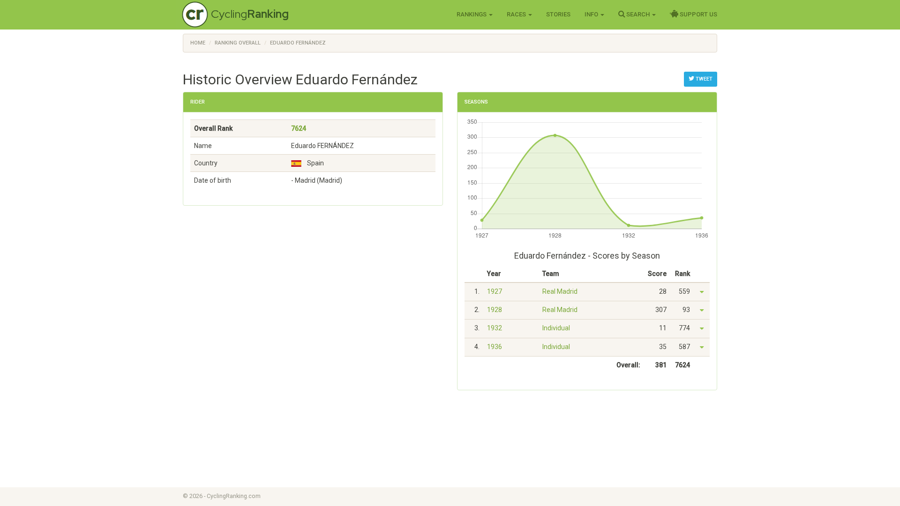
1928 (494, 309)
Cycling (250, 14)
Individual (556, 328)
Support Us (697, 14)
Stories (558, 14)
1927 (494, 291)
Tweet (703, 79)
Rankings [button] (472, 14)
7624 (298, 128)
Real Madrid (560, 291)
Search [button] (638, 14)
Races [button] (517, 14)
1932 (494, 328)
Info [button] (592, 14)
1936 (494, 346)
